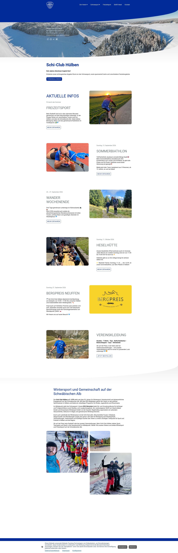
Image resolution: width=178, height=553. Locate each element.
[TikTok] (54, 39)
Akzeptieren (122, 547)
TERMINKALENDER (54, 79)
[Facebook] (48, 39)
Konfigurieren (76, 550)
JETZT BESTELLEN (104, 356)
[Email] (57, 39)
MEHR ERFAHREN (53, 127)
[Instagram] (51, 39)
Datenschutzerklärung (52, 550)
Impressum (66, 550)
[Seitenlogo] (49, 5)
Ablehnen (133, 547)
